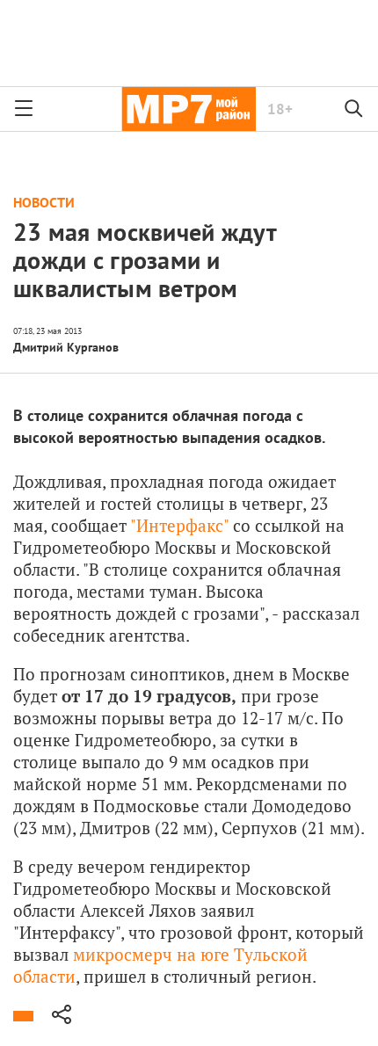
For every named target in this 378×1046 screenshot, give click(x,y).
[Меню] (23, 109)
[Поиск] (354, 109)
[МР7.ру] (188, 109)
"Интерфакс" (179, 525)
